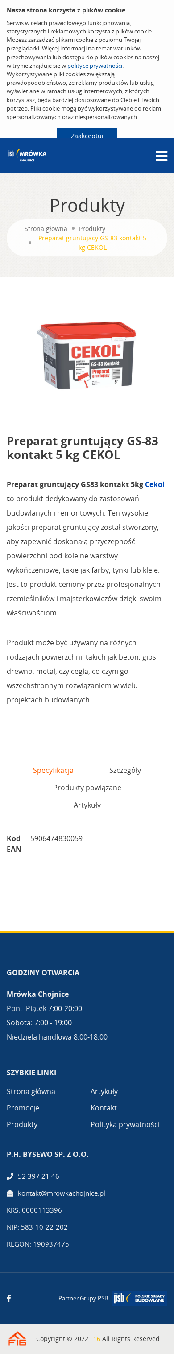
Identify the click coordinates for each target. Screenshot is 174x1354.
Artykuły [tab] (87, 805)
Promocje (23, 1108)
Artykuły (104, 1091)
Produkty (92, 228)
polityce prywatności (94, 66)
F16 (95, 1338)
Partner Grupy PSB (83, 1298)
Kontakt (104, 1108)
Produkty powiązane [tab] (87, 788)
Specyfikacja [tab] (53, 770)
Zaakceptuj (87, 136)
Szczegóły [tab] (125, 770)
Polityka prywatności (125, 1124)
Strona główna (46, 228)
